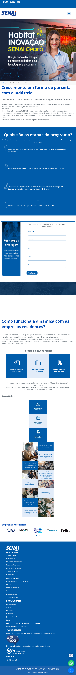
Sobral (8, 620)
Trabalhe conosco (12, 571)
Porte (29, 264)
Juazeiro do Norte (12, 617)
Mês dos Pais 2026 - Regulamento (17, 581)
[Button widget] (71, 670)
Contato (8, 591)
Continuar (32, 273)
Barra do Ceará (11, 604)
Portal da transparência (13, 568)
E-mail (29, 256)
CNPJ (29, 248)
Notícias (8, 584)
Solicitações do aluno (13, 597)
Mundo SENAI (10, 559)
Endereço (30, 239)
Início (2, 83)
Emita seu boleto (11, 594)
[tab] (36, 535)
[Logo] (9, 13)
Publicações (10, 574)
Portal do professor (12, 588)
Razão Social (31, 231)
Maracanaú (9, 614)
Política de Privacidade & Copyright (38, 672)
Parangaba (9, 610)
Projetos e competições (14, 562)
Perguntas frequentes (13, 565)
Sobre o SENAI (11, 555)
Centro (8, 607)
